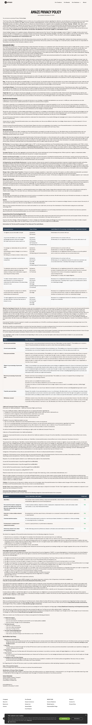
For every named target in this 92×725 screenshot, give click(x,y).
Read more (29, 720)
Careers (5, 706)
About (84, 2)
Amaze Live (27, 704)
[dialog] (46, 719)
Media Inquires (50, 704)
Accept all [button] (64, 718)
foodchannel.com (16, 36)
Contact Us (72, 701)
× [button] (85, 715)
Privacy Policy (72, 704)
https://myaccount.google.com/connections (30, 612)
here (24, 18)
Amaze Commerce (29, 701)
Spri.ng (79, 35)
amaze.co (73, 35)
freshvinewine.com (26, 36)
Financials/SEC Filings (52, 706)
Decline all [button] (77, 718)
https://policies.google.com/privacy (32, 604)
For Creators (58, 2)
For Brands (67, 2)
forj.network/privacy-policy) (35, 147)
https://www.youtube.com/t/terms (77, 602)
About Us (5, 701)
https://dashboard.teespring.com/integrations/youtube (73, 606)
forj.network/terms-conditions (24, 145)
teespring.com (7, 36)
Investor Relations (51, 701)
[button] (76, 2)
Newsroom (5, 704)
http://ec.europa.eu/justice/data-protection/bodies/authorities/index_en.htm (24, 580)
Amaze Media (28, 706)
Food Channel (28, 708)
